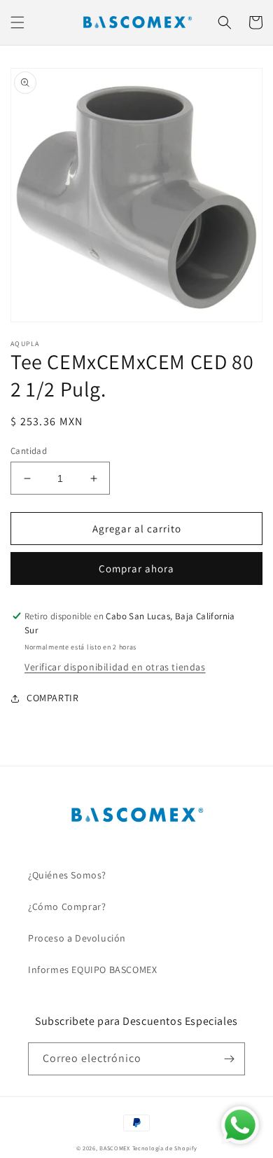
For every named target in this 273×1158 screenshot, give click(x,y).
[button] (17, 22)
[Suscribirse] (229, 1058)
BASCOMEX (114, 1148)
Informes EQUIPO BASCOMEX (92, 969)
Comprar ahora (136, 568)
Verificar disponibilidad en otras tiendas (115, 667)
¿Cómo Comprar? (67, 906)
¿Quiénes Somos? (67, 875)
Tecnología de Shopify (164, 1148)
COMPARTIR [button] (52, 697)
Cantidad (28, 451)
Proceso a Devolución (77, 938)
